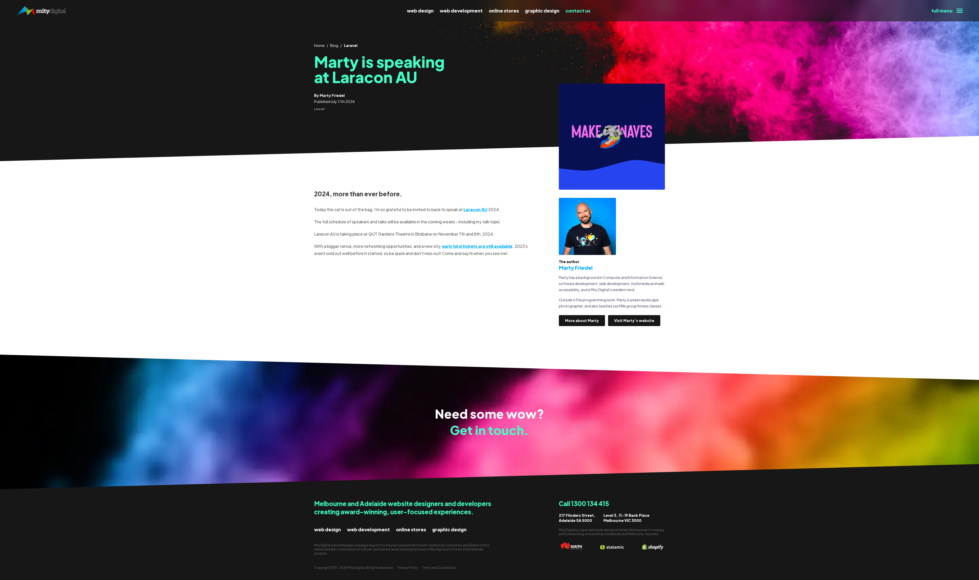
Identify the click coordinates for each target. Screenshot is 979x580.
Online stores (504, 11)
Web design (420, 11)
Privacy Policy (407, 568)
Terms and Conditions (439, 568)
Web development (461, 11)
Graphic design (542, 11)
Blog (334, 45)
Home (319, 45)
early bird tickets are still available (477, 246)
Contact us (577, 11)
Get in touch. (489, 430)
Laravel (350, 45)
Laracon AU (475, 209)
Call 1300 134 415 (584, 503)
